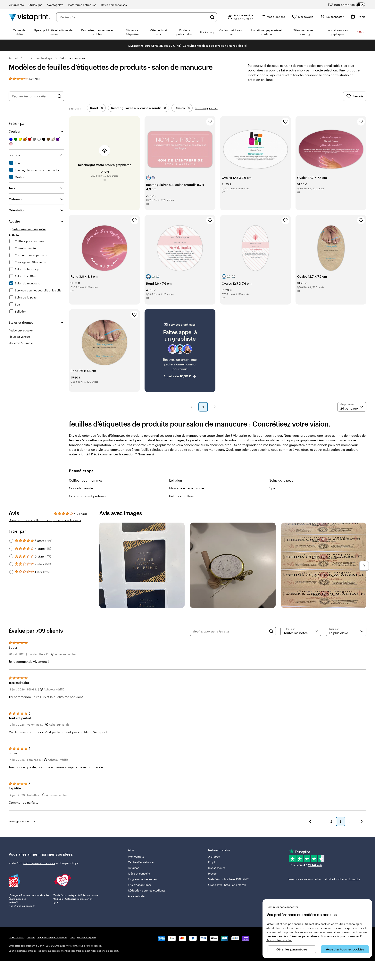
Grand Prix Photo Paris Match (227, 884)
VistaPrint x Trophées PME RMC (228, 879)
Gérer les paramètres (291, 949)
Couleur (15, 131)
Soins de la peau (281, 480)
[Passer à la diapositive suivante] (364, 566)
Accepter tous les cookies (345, 949)
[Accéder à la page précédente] (310, 821)
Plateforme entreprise (82, 4)
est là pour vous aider (39, 863)
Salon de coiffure (181, 496)
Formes (14, 155)
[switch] (349, 4)
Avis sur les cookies (279, 940)
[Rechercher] (212, 17)
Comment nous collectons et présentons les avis (45, 520)
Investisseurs (216, 867)
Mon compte (136, 856)
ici (245, 45)
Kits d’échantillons (140, 884)
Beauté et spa (44, 58)
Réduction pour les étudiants (146, 890)
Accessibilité (136, 896)
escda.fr (30, 905)
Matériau (15, 199)
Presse (212, 873)
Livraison (133, 867)
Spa (272, 488)
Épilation (175, 480)
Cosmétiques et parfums (87, 496)
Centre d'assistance (141, 862)
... (26, 58)
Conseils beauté (81, 488)
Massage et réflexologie (186, 488)
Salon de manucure (72, 58)
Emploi (212, 862)
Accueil (13, 58)
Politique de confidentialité (52, 937)
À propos (214, 856)
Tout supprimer (206, 108)
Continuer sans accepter (282, 906)
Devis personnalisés (114, 4)
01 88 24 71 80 (16, 937)
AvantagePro (55, 4)
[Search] (271, 631)
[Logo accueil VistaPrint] (29, 17)
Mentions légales (86, 937)
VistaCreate (16, 4)
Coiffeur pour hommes (86, 480)
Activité (14, 221)
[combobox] (133, 17)
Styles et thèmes (21, 322)
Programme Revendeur (143, 879)
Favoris (358, 96)
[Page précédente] (191, 406)
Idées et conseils (139, 873)
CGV (72, 937)
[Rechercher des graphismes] (59, 96)
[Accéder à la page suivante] (361, 821)
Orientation (17, 210)
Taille (12, 188)
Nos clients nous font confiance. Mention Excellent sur (324, 879)
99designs (35, 4)
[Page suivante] (215, 406)
